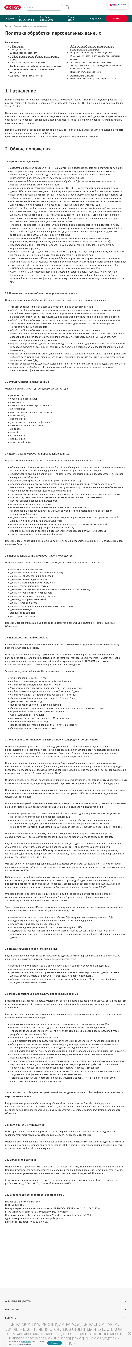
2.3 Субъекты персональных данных (27, 62)
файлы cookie (26, 1342)
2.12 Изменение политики (82, 75)
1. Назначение (17, 46)
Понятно (54, 1343)
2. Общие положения (20, 49)
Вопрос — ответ (73, 18)
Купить (116, 19)
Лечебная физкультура (46, 18)
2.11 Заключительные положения (85, 72)
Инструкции (94, 18)
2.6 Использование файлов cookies (27, 76)
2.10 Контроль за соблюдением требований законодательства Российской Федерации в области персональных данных (95, 65)
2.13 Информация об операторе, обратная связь (93, 78)
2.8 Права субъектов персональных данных (91, 52)
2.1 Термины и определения (23, 53)
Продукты (9, 18)
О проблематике (26, 18)
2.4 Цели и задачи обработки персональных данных (35, 66)
